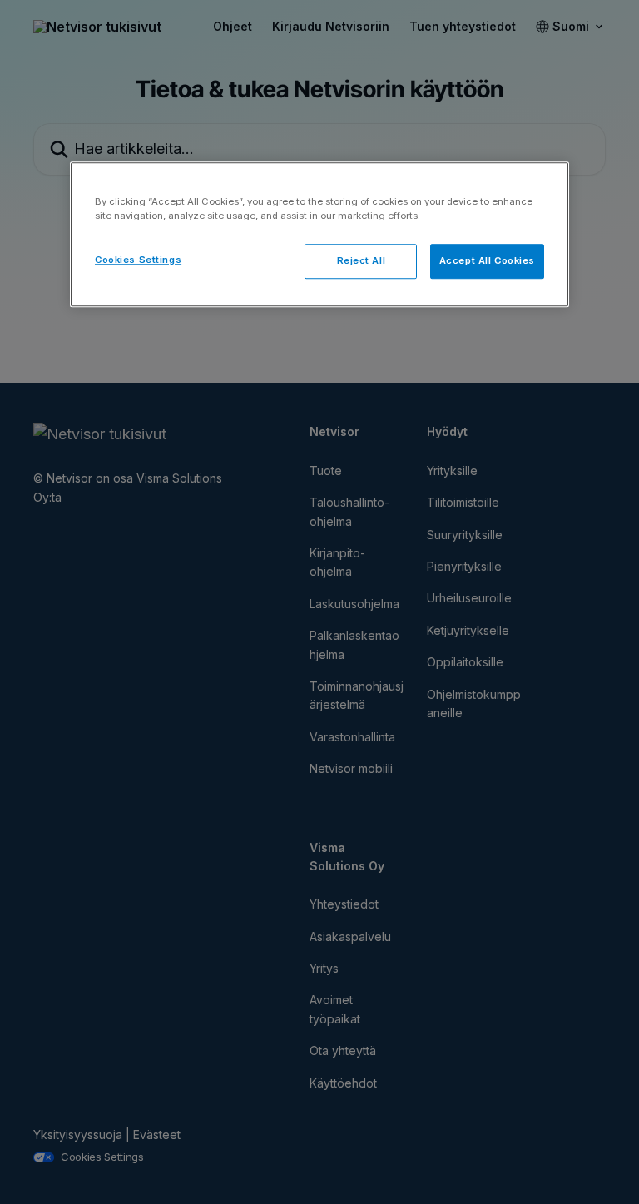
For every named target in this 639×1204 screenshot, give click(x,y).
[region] (319, 234)
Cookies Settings (138, 259)
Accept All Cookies (487, 260)
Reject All (361, 260)
